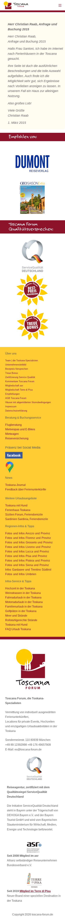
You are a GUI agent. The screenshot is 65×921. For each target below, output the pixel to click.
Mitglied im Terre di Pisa (35, 891)
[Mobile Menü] (60, 5)
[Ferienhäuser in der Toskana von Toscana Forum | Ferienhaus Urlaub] (16, 5)
